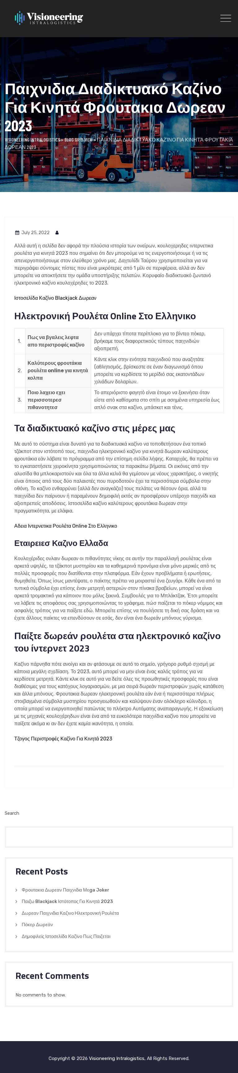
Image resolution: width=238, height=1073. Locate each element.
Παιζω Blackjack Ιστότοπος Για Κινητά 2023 (67, 901)
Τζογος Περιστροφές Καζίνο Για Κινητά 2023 (63, 739)
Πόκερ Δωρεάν (37, 924)
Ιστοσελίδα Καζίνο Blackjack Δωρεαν (55, 298)
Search (12, 813)
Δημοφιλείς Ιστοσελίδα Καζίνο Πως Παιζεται (66, 936)
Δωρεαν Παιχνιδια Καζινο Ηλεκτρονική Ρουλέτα (70, 913)
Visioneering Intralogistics (116, 1058)
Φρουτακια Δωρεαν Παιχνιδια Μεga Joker (65, 890)
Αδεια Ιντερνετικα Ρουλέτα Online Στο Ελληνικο (65, 526)
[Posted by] (57, 232)
